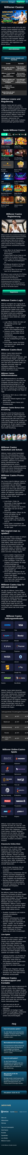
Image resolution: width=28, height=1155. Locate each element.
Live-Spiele (9, 134)
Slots (22, 134)
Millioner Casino (5, 1140)
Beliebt (3, 134)
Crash (16, 134)
